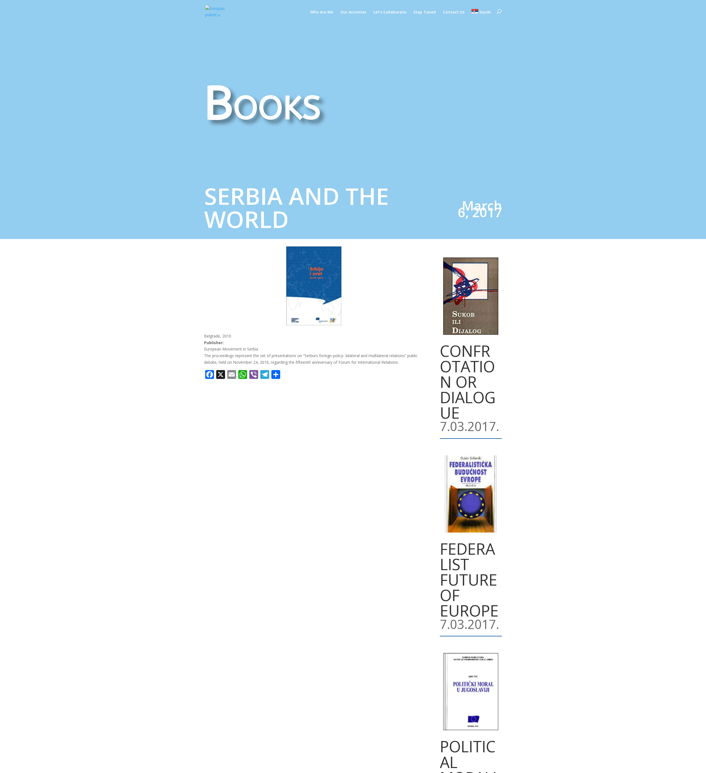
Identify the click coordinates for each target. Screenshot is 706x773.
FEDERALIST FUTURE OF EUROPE (469, 579)
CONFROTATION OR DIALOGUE (468, 381)
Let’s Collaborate (389, 12)
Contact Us (453, 12)
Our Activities (353, 12)
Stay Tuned (424, 12)
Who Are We (321, 12)
